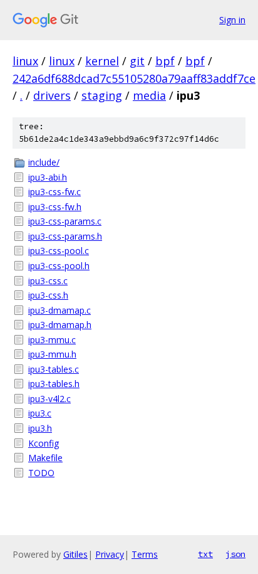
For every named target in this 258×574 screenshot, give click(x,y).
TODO (41, 473)
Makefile (45, 458)
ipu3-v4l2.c (49, 399)
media (149, 95)
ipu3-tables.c (53, 369)
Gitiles (75, 554)
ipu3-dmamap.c (59, 310)
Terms (145, 554)
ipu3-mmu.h (52, 354)
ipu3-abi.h (47, 177)
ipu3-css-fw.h (54, 207)
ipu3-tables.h (54, 384)
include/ (43, 162)
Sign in (232, 20)
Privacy (109, 554)
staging (101, 95)
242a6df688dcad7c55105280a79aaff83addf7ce (134, 78)
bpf (165, 60)
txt (205, 554)
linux (25, 60)
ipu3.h (40, 428)
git (137, 60)
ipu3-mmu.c (52, 340)
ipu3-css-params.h (65, 236)
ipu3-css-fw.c (54, 192)
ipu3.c (39, 413)
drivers (52, 95)
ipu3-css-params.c (64, 221)
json (235, 554)
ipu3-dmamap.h (59, 325)
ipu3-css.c (48, 281)
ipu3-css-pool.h (59, 266)
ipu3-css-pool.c (58, 251)
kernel (102, 60)
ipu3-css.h (48, 295)
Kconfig (43, 443)
